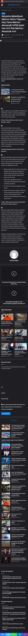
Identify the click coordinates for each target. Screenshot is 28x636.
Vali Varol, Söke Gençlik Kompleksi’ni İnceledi (20, 353)
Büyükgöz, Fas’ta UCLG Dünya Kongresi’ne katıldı (6, 353)
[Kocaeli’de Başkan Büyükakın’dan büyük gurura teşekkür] (6, 446)
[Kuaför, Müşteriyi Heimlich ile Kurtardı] (7, 317)
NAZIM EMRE (6, 35)
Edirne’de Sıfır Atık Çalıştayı (6, 338)
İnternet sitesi (4, 398)
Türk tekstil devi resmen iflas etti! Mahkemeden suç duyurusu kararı (18, 427)
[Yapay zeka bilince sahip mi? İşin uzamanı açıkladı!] (6, 461)
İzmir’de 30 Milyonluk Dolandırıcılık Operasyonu (18, 473)
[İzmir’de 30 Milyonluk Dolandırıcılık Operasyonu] (6, 474)
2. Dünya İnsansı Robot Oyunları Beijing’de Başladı (17, 434)
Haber (9, 10)
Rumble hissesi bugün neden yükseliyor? (14, 1)
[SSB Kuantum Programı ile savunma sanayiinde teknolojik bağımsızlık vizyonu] (6, 551)
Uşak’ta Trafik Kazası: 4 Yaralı (19, 338)
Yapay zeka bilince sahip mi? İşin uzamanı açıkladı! (18, 459)
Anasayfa (5, 10)
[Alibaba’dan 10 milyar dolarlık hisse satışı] (6, 454)
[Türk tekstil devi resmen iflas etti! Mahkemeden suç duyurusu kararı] (6, 427)
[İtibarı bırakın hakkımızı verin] (6, 467)
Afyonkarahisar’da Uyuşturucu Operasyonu (20, 323)
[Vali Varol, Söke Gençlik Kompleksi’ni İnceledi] (21, 346)
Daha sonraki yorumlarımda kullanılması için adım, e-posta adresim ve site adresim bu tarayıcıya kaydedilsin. (13, 407)
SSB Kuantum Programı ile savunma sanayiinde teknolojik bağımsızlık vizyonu (18, 551)
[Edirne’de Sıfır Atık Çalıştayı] (7, 332)
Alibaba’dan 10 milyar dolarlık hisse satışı (17, 452)
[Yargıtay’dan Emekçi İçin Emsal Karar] (6, 481)
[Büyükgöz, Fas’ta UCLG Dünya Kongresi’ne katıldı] (7, 346)
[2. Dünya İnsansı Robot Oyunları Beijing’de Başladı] (5, 92)
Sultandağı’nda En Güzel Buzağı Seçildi (18, 494)
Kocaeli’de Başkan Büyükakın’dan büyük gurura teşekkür (17, 446)
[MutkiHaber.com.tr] (14, 5)
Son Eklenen (14, 420)
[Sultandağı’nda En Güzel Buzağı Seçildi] (6, 496)
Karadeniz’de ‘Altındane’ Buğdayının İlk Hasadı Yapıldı (18, 543)
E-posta (3, 393)
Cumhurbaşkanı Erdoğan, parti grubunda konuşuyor (18, 558)
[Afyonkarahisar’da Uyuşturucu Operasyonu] (21, 317)
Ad (2, 387)
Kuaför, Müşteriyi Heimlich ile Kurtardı (7, 322)
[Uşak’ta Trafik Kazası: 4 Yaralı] (21, 332)
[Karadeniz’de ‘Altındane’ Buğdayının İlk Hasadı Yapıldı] (6, 544)
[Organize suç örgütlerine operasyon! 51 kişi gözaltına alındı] (5, 99)
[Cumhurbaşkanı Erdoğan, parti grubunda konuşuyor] (6, 560)
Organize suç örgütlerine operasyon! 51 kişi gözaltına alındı (18, 99)
